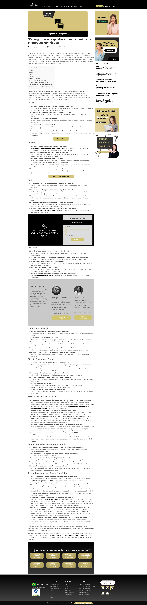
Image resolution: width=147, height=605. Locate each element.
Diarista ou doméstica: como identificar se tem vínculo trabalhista (106, 87)
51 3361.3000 (41, 587)
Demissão (32, 76)
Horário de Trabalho (35, 78)
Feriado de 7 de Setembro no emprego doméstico (107, 74)
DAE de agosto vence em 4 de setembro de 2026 (106, 67)
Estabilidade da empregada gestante (40, 84)
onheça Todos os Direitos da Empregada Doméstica (68, 535)
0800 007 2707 (110, 6)
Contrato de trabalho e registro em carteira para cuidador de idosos (105, 101)
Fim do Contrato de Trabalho (38, 80)
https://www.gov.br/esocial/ (41, 481)
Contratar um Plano (75, 6)
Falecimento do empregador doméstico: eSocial (106, 94)
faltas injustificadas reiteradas (45, 210)
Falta (30, 74)
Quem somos (46, 6)
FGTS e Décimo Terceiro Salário (38, 82)
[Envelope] (107, 593)
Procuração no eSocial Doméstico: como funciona (106, 80)
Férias (31, 70)
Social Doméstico (52, 499)
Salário (31, 72)
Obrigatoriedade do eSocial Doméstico (41, 87)
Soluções (55, 6)
